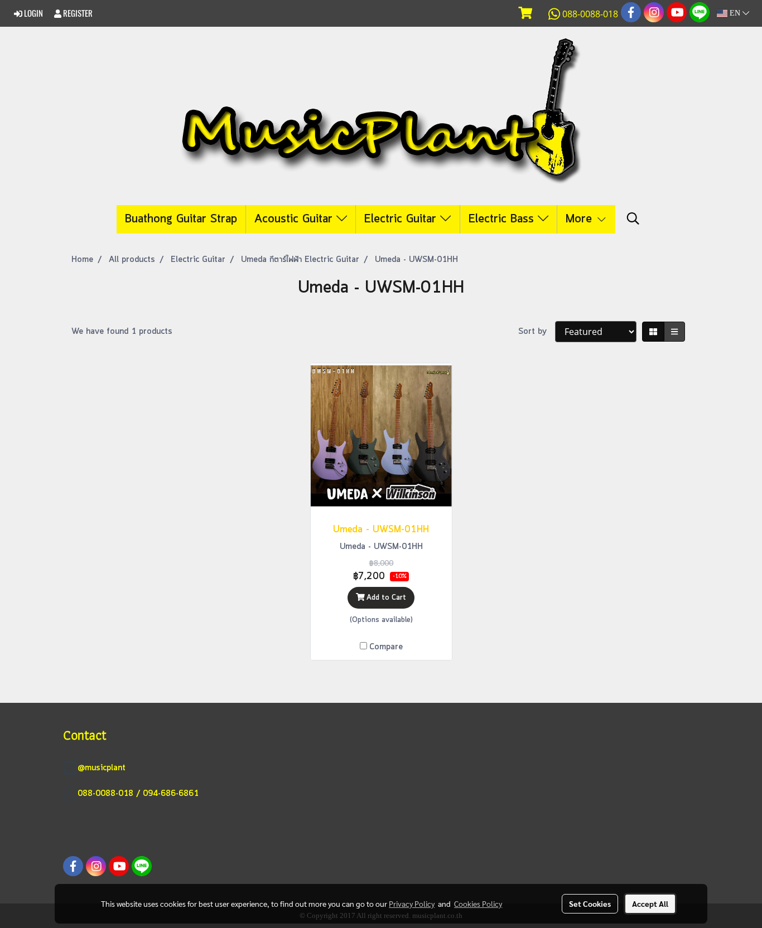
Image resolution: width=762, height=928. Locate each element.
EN (734, 13)
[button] (633, 219)
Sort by (536, 331)
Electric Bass (503, 219)
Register (77, 13)
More (581, 219)
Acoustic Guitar (295, 219)
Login (32, 13)
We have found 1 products (121, 331)
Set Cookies (590, 903)
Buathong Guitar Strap (181, 219)
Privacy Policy (412, 903)
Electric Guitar (402, 219)
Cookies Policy (478, 903)
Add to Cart (385, 597)
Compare (386, 647)
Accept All (650, 903)
